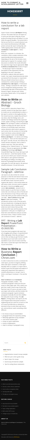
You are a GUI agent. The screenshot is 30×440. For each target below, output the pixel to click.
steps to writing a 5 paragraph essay (13, 325)
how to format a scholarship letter (12, 3)
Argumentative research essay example (16, 354)
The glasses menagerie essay (10, 394)
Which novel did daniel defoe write (11, 384)
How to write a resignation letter (10, 389)
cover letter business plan (9, 319)
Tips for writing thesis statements (14, 364)
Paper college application (8, 408)
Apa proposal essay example (9, 403)
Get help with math (7, 391)
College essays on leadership (10, 413)
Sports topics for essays (12, 359)
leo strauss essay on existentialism (12, 314)
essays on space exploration (10, 321)
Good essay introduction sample (14, 362)
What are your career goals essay (14, 357)
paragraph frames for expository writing (14, 316)
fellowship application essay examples (13, 317)
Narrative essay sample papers (10, 406)
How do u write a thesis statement (11, 386)
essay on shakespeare (8, 323)
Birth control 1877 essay (8, 411)
